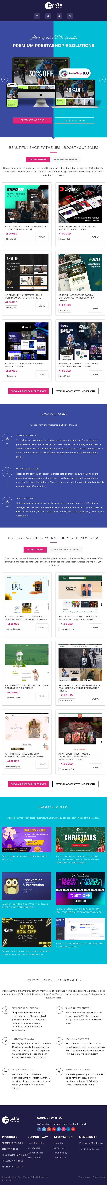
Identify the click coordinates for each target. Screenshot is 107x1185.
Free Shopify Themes (12, 1161)
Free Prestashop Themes (15, 1155)
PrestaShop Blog (36, 1143)
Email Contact (35, 1157)
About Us (58, 1143)
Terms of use (84, 1177)
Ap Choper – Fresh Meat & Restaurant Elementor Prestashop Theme (74, 756)
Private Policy (99, 1177)
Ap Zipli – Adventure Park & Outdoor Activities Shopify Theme (76, 298)
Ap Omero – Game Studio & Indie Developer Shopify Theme (78, 365)
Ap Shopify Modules (12, 1167)
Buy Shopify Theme (32, 120)
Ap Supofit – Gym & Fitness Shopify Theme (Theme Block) (26, 228)
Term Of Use (60, 1157)
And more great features (79, 1070)
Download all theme (74, 120)
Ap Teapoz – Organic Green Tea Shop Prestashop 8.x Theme (78, 618)
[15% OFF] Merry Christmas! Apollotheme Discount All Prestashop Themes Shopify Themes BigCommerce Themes (77, 859)
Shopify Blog (34, 1148)
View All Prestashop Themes (28, 391)
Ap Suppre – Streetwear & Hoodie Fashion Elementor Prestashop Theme (80, 688)
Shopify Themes (10, 1149)
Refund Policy (60, 1153)
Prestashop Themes (12, 1143)
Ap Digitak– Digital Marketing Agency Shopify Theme (77, 228)
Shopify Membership (89, 1149)
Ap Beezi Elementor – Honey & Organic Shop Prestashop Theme (26, 618)
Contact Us (59, 1148)
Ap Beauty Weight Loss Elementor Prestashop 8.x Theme (26, 686)
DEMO (42, 237)
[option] (53, 79)
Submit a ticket (35, 1153)
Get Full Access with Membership (75, 391)
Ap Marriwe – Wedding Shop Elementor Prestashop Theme (24, 755)
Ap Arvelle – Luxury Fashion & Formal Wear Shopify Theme (23, 296)
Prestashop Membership (91, 1143)
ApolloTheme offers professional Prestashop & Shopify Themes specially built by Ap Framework (53, 5)
